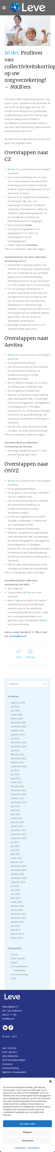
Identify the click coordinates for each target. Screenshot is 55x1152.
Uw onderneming (19, 974)
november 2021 (18, 834)
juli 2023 (15, 770)
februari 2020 (17, 905)
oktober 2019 (17, 921)
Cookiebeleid (20, 1147)
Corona (14, 954)
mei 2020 (15, 893)
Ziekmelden (19, 970)
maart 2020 (16, 901)
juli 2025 (15, 738)
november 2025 (18, 726)
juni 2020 (15, 890)
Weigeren (27, 1132)
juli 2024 (15, 750)
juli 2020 (15, 886)
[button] (50, 1081)
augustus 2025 (18, 734)
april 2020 (15, 897)
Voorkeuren (27, 1140)
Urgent (14, 962)
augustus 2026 (18, 702)
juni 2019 (15, 925)
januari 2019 (17, 937)
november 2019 (18, 917)
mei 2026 (15, 710)
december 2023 (18, 758)
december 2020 (18, 866)
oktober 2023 (17, 762)
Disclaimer (7, 1064)
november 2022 (18, 794)
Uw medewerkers (19, 966)
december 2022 (18, 790)
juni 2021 (15, 846)
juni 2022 (15, 806)
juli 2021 (15, 842)
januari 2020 (17, 909)
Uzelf (13, 978)
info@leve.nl (19, 636)
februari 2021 (17, 862)
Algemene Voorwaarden (14, 1072)
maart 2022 (16, 818)
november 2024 (18, 746)
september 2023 (19, 766)
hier (13, 169)
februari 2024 (17, 754)
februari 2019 (17, 933)
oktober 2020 (17, 874)
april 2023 (15, 778)
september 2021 (19, 838)
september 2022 (19, 802)
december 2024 (18, 742)
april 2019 (15, 929)
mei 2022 (15, 810)
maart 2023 (16, 782)
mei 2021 (15, 850)
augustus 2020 (18, 882)
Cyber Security (18, 958)
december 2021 (18, 830)
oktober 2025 (17, 730)
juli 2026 (15, 706)
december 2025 (18, 722)
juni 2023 (15, 774)
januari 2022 (17, 826)
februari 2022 (17, 822)
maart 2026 (16, 714)
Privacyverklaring (10, 1068)
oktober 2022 (17, 798)
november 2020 (18, 870)
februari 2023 (17, 786)
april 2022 (15, 814)
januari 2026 (17, 718)
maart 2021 (16, 858)
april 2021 (15, 854)
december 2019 (18, 913)
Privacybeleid (33, 1147)
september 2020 (19, 878)
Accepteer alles (27, 1123)
